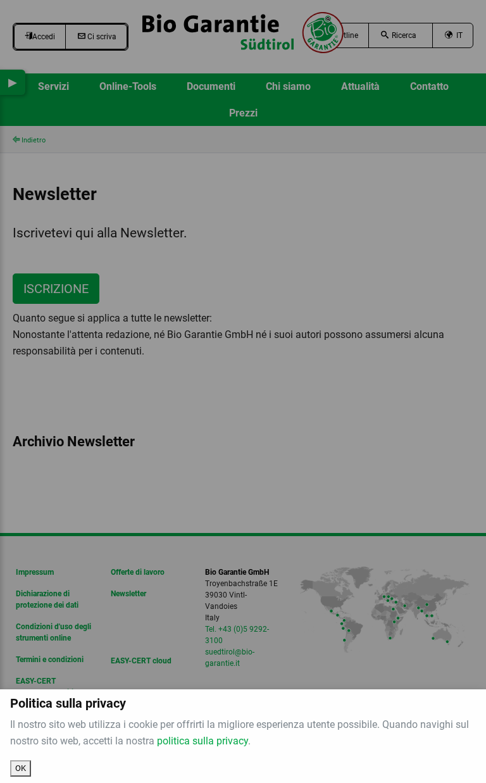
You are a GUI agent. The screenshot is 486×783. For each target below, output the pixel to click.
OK (20, 768)
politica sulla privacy (202, 741)
